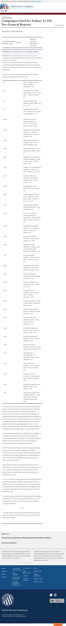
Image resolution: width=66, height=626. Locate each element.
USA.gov (25, 576)
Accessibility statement (16, 578)
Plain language (15, 573)
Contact (4, 577)
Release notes (38, 578)
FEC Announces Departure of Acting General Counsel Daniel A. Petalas (26, 538)
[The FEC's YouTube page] (55, 595)
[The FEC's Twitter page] (51, 595)
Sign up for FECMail (58, 600)
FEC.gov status (38, 581)
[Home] (33, 7)
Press (3, 574)
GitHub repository (37, 575)
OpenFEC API (38, 571)
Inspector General (26, 579)
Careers (4, 571)
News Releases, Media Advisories (12, 31)
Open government (27, 572)
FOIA (35, 568)
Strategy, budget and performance (16, 583)
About (3, 568)
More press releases (9, 543)
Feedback (58, 624)
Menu (2, 11)
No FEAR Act (27, 568)
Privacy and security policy (17, 569)
